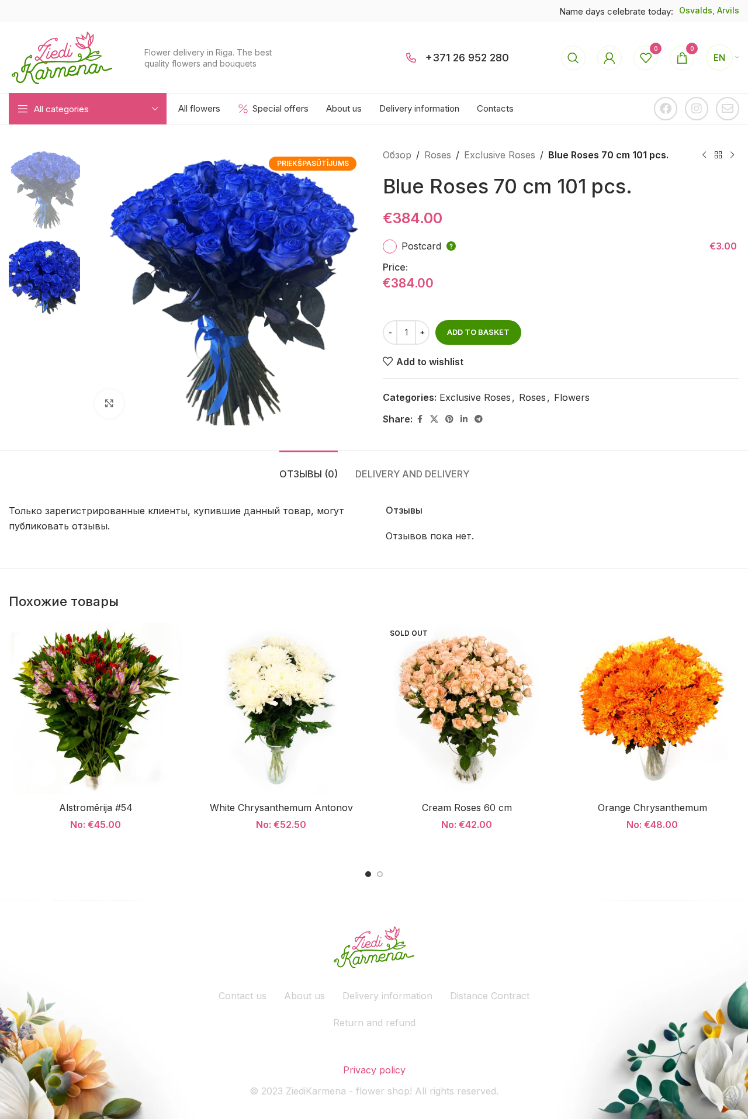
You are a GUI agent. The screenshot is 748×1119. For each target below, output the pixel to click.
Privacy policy (374, 1070)
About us (304, 996)
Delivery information (387, 996)
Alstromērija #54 (96, 807)
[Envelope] (727, 108)
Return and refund (374, 1022)
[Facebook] (665, 108)
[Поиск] (573, 58)
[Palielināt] (109, 403)
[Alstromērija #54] (96, 709)
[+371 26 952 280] (411, 58)
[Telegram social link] (478, 419)
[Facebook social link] (420, 419)
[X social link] (434, 419)
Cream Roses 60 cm (467, 807)
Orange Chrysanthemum (652, 807)
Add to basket (478, 332)
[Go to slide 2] (380, 874)
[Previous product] (704, 155)
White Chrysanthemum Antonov (281, 807)
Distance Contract (489, 996)
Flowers (572, 397)
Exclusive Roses (499, 155)
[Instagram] (696, 108)
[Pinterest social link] (449, 419)
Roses (437, 155)
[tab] (308, 468)
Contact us (242, 996)
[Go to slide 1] (368, 874)
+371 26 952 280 (467, 57)
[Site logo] (62, 57)
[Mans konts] (609, 58)
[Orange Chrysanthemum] (653, 709)
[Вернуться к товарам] (718, 155)
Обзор (397, 155)
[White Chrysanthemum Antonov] (282, 709)
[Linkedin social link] (464, 419)
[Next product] (732, 155)
